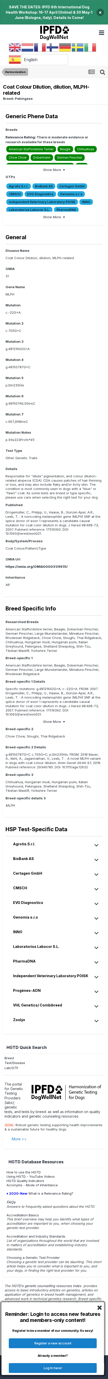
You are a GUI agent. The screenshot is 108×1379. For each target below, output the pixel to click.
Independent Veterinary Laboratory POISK (42, 202)
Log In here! (53, 1368)
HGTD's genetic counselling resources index (47, 1286)
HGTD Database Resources (36, 1161)
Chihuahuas (85, 149)
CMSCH (15, 194)
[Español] (15, 59)
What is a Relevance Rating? (40, 1193)
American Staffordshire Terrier (31, 149)
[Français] (40, 47)
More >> (19, 1139)
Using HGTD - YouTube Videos (31, 1176)
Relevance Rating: (21, 137)
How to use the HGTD (24, 1172)
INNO (86, 202)
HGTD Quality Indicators (25, 1181)
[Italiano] (90, 47)
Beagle (65, 149)
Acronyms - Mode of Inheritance (32, 1185)
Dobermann (41, 157)
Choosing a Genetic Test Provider (33, 1257)
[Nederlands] (27, 47)
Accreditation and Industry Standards (36, 1236)
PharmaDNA (66, 210)
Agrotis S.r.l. (18, 186)
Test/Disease (15, 1063)
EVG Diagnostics (40, 194)
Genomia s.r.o (71, 194)
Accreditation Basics (23, 1215)
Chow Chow (18, 157)
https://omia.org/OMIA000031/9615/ (37, 566)
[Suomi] (52, 47)
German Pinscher (69, 157)
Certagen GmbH (72, 186)
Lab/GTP (11, 1068)
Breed (9, 1058)
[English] (15, 47)
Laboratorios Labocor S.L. (29, 210)
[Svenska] (78, 47)
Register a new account (52, 1343)
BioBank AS (44, 186)
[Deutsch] (65, 47)
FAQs (11, 1202)
